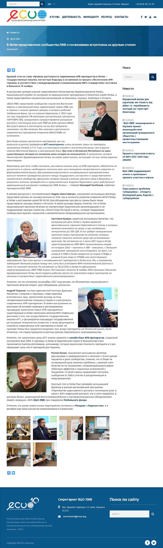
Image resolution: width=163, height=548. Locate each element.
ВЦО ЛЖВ (39, 400)
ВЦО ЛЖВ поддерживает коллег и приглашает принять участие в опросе (138, 174)
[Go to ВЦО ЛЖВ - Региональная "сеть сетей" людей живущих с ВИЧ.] (7, 32)
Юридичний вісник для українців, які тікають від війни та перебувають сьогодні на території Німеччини (137, 105)
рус (49, 4)
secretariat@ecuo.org (74, 516)
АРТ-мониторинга (53, 144)
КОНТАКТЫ (121, 17)
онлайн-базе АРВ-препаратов (86, 337)
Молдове (80, 405)
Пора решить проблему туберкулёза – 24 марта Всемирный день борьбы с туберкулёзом (138, 193)
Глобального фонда (75, 400)
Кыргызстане (95, 405)
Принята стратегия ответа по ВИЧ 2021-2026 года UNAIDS (139, 156)
